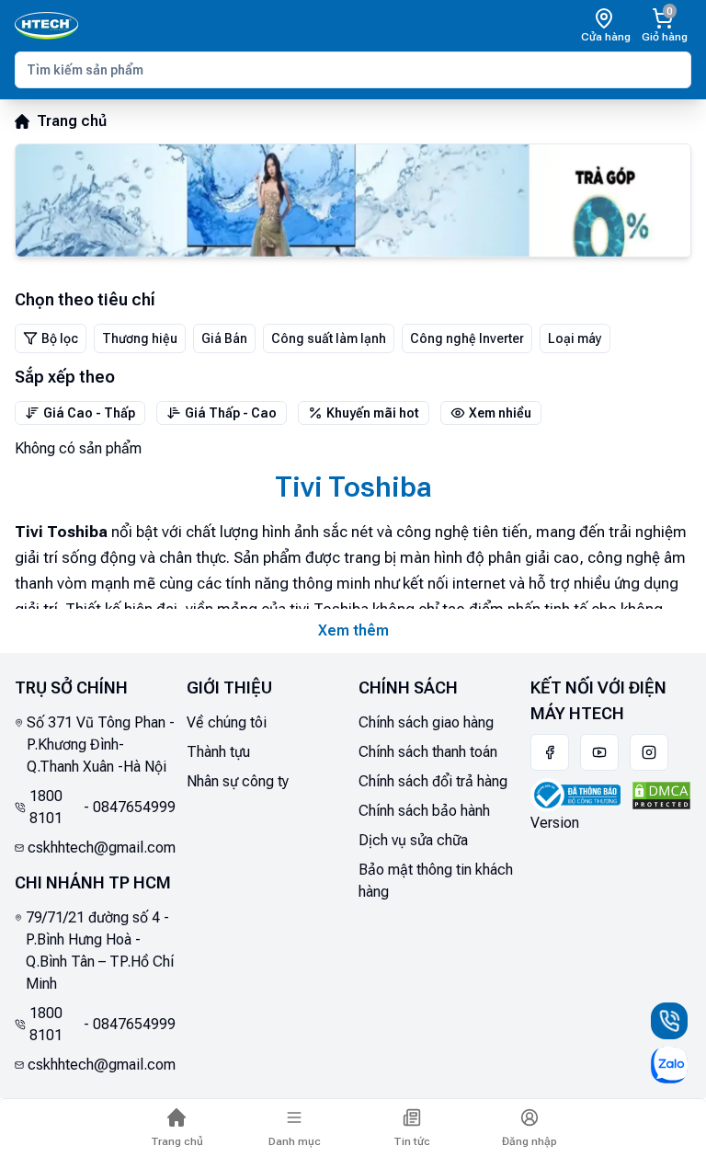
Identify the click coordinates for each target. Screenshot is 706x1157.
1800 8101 (46, 807)
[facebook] (549, 752)
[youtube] (599, 752)
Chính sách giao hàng (426, 722)
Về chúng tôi (227, 722)
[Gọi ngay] (669, 1020)
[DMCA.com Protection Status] (661, 796)
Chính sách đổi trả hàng (433, 781)
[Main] (46, 26)
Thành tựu (218, 752)
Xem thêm (353, 630)
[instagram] (649, 752)
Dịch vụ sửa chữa (413, 840)
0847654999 (134, 807)
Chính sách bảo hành (424, 810)
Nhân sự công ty (238, 781)
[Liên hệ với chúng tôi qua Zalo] (669, 1065)
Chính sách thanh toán (428, 752)
